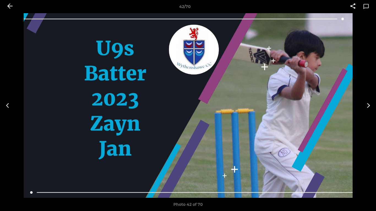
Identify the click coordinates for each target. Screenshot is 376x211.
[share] (353, 6)
